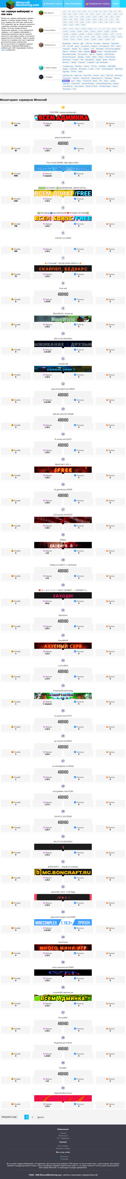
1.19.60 (107, 39)
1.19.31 (72, 39)
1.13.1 (65, 17)
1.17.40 (79, 37)
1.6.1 (108, 28)
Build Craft (77, 75)
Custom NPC (75, 83)
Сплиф (91, 69)
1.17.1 (112, 19)
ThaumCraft (87, 81)
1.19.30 (65, 39)
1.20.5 (77, 25)
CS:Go (97, 69)
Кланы (118, 46)
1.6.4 (84, 11)
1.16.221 (105, 34)
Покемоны (108, 78)
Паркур (65, 69)
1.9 (115, 11)
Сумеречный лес (97, 78)
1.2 (103, 28)
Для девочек (89, 59)
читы (3, 50)
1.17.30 (65, 37)
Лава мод (66, 83)
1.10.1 (75, 14)
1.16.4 (94, 19)
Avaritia (112, 81)
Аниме (88, 57)
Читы (93, 51)
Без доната (85, 46)
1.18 (117, 19)
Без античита (82, 54)
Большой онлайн (111, 51)
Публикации (63, 1136)
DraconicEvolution (88, 83)
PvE (92, 49)
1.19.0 (99, 37)
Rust (74, 89)
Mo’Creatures (79, 86)
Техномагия (67, 89)
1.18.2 (71, 22)
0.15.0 (77, 28)
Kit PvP (73, 71)
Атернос (76, 59)
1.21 (113, 39)
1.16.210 (89, 34)
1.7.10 (95, 11)
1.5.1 (73, 11)
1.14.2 (88, 17)
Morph (95, 81)
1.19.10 (105, 37)
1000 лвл (89, 43)
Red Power (118, 75)
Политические (110, 57)
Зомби (80, 71)
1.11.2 (98, 14)
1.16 (70, 19)
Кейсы (106, 81)
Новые (101, 57)
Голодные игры (68, 66)
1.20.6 (83, 25)
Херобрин (66, 49)
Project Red (67, 78)
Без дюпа (97, 43)
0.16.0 (90, 28)
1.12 (103, 14)
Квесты (91, 54)
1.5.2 (79, 11)
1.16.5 (100, 19)
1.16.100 (114, 31)
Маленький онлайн (69, 54)
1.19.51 (100, 39)
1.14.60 (79, 31)
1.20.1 (112, 22)
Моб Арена (83, 69)
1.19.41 (86, 39)
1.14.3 (94, 17)
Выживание (67, 43)
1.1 (99, 28)
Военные (66, 62)
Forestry (96, 75)
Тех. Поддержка (63, 1138)
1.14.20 (65, 31)
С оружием (90, 62)
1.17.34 (72, 37)
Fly (80, 49)
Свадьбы (86, 49)
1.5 (69, 11)
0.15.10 (83, 28)
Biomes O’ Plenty (91, 86)
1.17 (106, 19)
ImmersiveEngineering (103, 83)
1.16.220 (97, 34)
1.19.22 (119, 37)
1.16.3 (88, 19)
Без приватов (104, 46)
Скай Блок (73, 69)
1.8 (100, 11)
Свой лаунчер (109, 54)
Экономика (99, 49)
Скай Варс (102, 66)
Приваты (94, 46)
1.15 (106, 17)
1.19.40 (79, 39)
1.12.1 (109, 14)
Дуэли (105, 59)
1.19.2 (88, 22)
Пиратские (115, 43)
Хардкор (99, 54)
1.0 (95, 28)
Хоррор (73, 62)
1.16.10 (92, 31)
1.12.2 (115, 14)
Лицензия (105, 43)
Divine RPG (87, 75)
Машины (117, 78)
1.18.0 (93, 37)
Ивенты (65, 51)
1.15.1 (112, 17)
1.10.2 (81, 14)
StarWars (66, 81)
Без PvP (70, 46)
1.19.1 (82, 22)
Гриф (80, 51)
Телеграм (64, 1159)
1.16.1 (76, 19)
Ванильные (67, 59)
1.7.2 (89, 11)
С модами (47, 176)
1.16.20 (99, 31)
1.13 (120, 14)
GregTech (76, 78)
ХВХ (82, 59)
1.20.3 (65, 25)
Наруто (100, 51)
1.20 (106, 22)
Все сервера (63, 1146)
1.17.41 (86, 37)
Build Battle (112, 66)
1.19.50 (93, 39)
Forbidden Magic (105, 86)
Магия (94, 57)
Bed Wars (78, 66)
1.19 (76, 22)
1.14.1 (82, 17)
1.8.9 (110, 11)
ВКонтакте (64, 1156)
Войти (115, 4)
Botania (115, 83)
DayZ (72, 81)
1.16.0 (86, 31)
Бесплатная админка (112, 49)
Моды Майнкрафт (73, 4)
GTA (100, 81)
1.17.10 (118, 34)
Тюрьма (74, 49)
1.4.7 (64, 11)
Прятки (86, 66)
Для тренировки (102, 62)
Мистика (112, 59)
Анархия (87, 51)
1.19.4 (100, 22)
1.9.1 (119, 11)
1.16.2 (82, 19)
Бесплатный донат (69, 57)
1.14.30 (72, 31)
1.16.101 (66, 34)
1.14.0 (120, 28)
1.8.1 (105, 11)
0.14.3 (71, 28)
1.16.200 (74, 34)
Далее (40, 1117)
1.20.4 (71, 25)
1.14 (76, 17)
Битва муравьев (107, 69)
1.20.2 (118, 22)
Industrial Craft (67, 75)
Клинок (115, 86)
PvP (64, 46)
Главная (63, 1133)
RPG (112, 46)
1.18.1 (65, 22)
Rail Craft (110, 75)
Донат (77, 46)
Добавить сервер (54, 4)
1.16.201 (81, 34)
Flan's (103, 75)
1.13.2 (71, 17)
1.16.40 (106, 31)
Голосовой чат (68, 86)
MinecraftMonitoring (27, 3)
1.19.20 (112, 37)
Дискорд (81, 57)
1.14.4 (100, 17)
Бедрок (98, 59)
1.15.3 (65, 19)
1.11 (86, 14)
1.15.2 (118, 17)
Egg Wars (66, 71)
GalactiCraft (85, 78)
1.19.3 (94, 22)
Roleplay (73, 51)
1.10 (69, 14)
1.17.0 (112, 34)
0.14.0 (65, 28)
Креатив (76, 43)
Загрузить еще (9, 1117)
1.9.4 (64, 14)
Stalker (78, 81)
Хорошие (81, 62)
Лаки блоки (119, 69)
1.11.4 (114, 28)
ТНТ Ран (94, 66)
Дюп (82, 43)
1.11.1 (92, 14)
